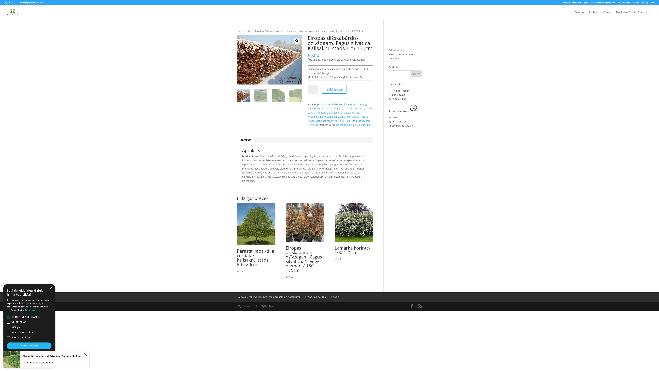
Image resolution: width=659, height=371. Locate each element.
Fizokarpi (359, 108)
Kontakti (593, 12)
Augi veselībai (330, 104)
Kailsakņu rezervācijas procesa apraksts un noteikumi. (588, 3)
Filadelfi (348, 108)
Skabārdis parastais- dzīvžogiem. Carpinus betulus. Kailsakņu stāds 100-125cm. (52, 356)
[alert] (29, 326)
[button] (297, 41)
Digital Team (268, 306)
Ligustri (356, 116)
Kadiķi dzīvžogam (275, 30)
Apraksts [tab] (245, 140)
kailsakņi (352, 124)
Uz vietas (313, 124)
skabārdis (364, 124)
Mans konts (624, 3)
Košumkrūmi (315, 116)
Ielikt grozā (334, 89)
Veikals (607, 12)
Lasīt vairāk (31, 310)
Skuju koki (259, 30)
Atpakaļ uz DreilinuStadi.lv (631, 12)
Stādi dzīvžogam (361, 120)
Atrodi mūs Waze (399, 111)
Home (240, 30)
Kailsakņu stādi (351, 112)
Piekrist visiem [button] (29, 345)
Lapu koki (345, 116)
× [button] (51, 288)
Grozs (636, 3)
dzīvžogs (341, 124)
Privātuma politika (316, 297)
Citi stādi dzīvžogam (330, 108)
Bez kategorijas (348, 104)
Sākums (579, 12)
